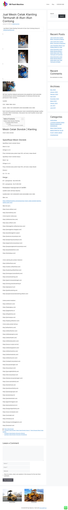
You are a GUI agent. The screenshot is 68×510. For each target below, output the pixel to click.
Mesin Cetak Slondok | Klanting (11, 121)
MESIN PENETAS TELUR (56, 130)
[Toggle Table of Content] (21, 119)
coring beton (53, 120)
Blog (53, 4)
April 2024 (53, 96)
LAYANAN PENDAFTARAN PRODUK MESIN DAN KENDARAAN (57, 124)
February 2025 (54, 94)
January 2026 (54, 92)
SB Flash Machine (16, 4)
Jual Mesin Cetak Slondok (10, 430)
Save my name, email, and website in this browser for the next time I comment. (22, 475)
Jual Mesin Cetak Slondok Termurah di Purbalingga (15, 434)
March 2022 (53, 101)
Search (52, 13)
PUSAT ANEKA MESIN (56, 132)
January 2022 (54, 103)
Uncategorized (54, 135)
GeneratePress (43, 508)
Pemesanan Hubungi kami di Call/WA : (16, 125)
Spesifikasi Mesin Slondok (12, 122)
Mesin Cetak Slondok (9, 428)
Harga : (9, 124)
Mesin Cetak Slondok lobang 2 (23, 430)
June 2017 (53, 108)
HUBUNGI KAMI (60, 4)
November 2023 (54, 99)
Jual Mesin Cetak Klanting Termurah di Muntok (14, 433)
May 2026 (53, 90)
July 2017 (52, 105)
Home (47, 4)
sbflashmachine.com (8, 30)
